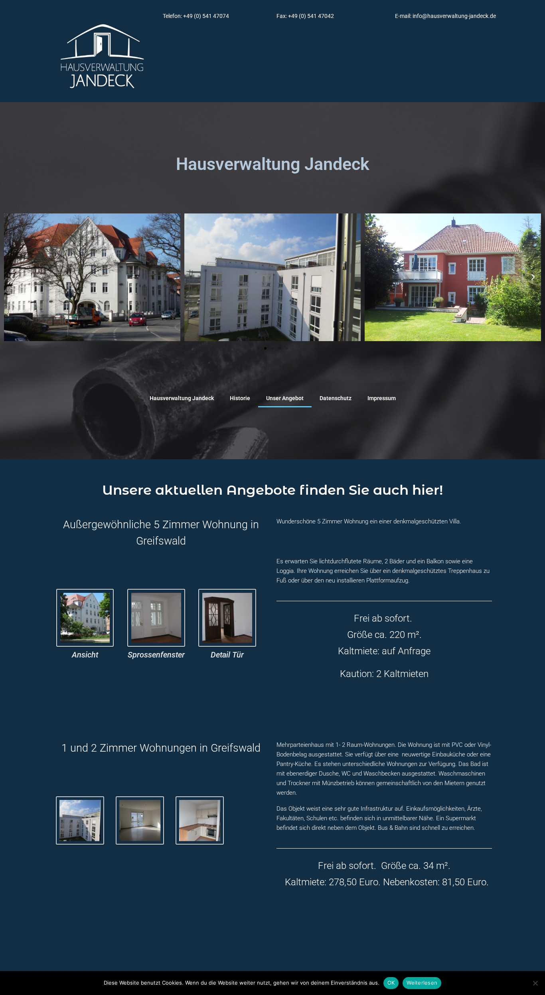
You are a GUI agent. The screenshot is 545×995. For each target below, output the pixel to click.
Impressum (381, 398)
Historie (240, 398)
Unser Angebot (285, 398)
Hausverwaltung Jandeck (182, 398)
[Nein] (535, 983)
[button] (12, 277)
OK (391, 982)
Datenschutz (335, 398)
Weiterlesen (422, 982)
